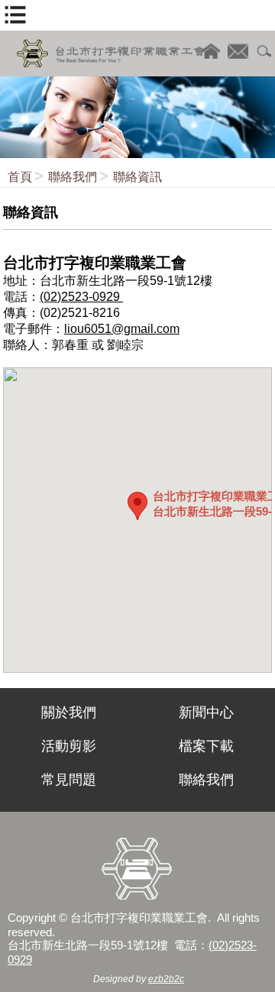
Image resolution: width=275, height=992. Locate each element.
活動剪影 (68, 746)
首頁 (20, 176)
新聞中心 (206, 712)
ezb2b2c (166, 979)
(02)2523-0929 (81, 296)
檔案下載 (206, 746)
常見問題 (68, 779)
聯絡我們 (72, 176)
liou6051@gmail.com (122, 328)
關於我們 (68, 712)
